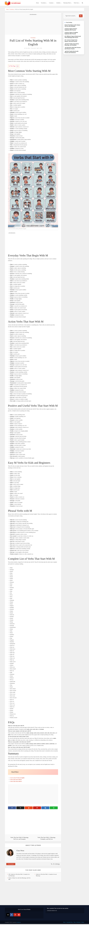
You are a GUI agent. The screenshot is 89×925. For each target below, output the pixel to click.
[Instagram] (8, 914)
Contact (82, 922)
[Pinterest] (15, 914)
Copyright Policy (69, 922)
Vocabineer (19, 922)
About (64, 922)
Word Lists (76, 2)
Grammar (51, 2)
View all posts (11, 864)
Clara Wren (27, 48)
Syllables (58, 2)
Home (37, 2)
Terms (74, 922)
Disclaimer (78, 922)
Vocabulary (43, 2)
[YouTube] (18, 914)
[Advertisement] (33, 25)
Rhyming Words (67, 2)
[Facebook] (11, 914)
